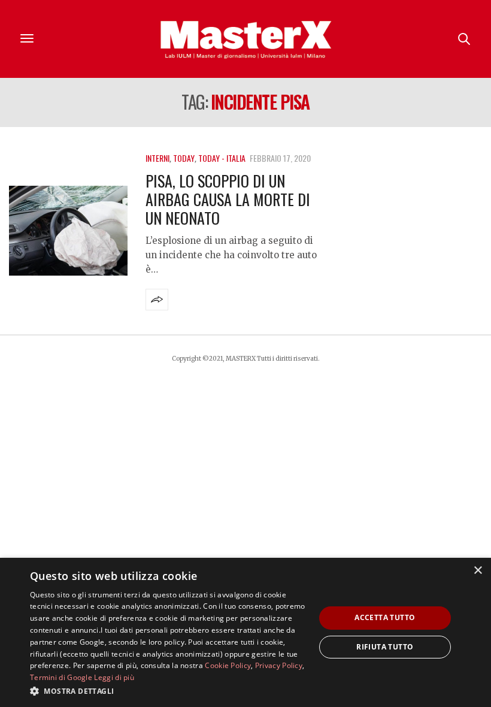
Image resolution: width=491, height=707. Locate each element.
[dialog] (245, 632)
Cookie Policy (228, 665)
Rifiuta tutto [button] (384, 647)
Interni (157, 158)
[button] (168, 691)
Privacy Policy (278, 665)
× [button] (477, 570)
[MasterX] (245, 39)
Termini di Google (61, 677)
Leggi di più (114, 677)
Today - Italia (222, 158)
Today (184, 158)
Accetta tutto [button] (384, 617)
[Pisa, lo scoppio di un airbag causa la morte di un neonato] (68, 231)
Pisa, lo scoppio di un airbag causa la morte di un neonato (228, 199)
